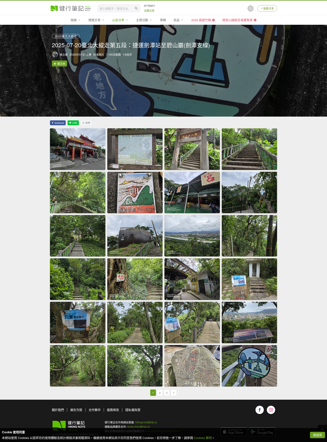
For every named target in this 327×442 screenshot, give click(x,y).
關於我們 (58, 410)
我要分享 (268, 8)
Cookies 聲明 (203, 438)
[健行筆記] (71, 8)
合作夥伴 (95, 410)
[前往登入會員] (251, 8)
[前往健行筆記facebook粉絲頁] (259, 410)
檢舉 (88, 122)
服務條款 (113, 410)
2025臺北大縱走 (66, 36)
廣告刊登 (76, 410)
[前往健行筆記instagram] (271, 410)
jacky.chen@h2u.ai (138, 426)
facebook (59, 122)
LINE (74, 122)
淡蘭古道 (149, 10)
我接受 (317, 435)
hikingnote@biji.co (146, 422)
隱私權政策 (132, 410)
